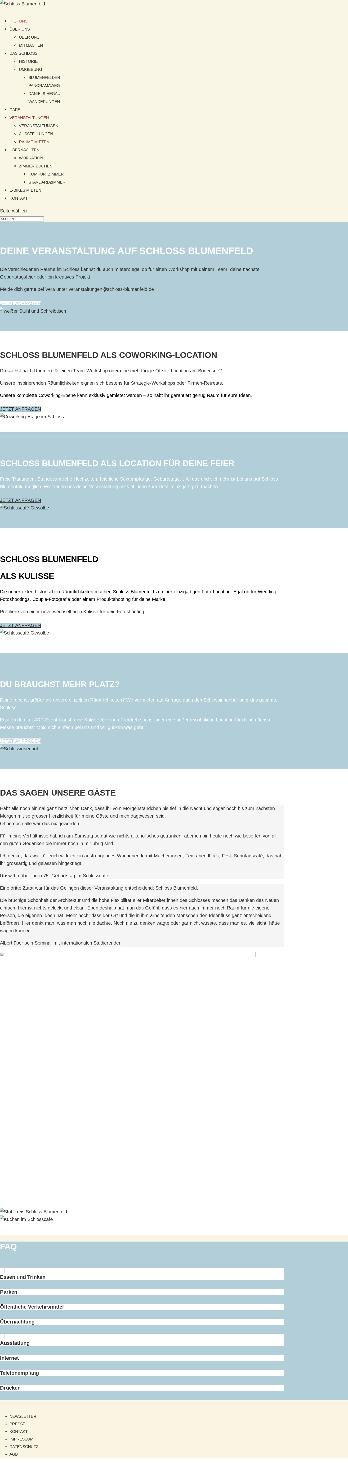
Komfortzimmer (46, 174)
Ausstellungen (36, 134)
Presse (17, 1424)
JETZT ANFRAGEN (20, 500)
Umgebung (30, 69)
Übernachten (24, 150)
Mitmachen (31, 45)
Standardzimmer (46, 182)
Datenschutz (23, 1447)
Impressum (21, 1439)
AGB (13, 1454)
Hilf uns (18, 21)
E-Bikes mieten (25, 190)
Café (14, 110)
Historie (28, 61)
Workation (31, 158)
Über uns (19, 29)
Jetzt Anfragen (20, 741)
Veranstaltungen (29, 118)
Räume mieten (34, 142)
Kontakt (18, 198)
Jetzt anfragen (20, 303)
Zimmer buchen (35, 166)
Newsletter (22, 1416)
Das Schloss (23, 53)
